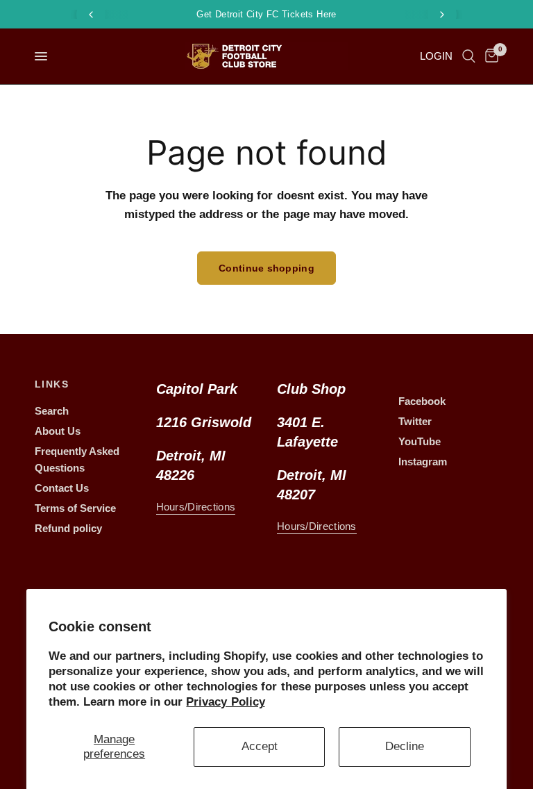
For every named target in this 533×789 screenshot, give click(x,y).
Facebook (422, 401)
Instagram (422, 461)
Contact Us (62, 488)
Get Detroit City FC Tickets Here (266, 14)
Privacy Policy (225, 701)
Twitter (415, 421)
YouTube (419, 441)
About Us (58, 431)
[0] (489, 56)
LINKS (52, 384)
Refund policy (68, 528)
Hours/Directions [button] (196, 507)
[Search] (468, 56)
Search (52, 411)
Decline (404, 746)
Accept (260, 746)
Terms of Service (75, 508)
